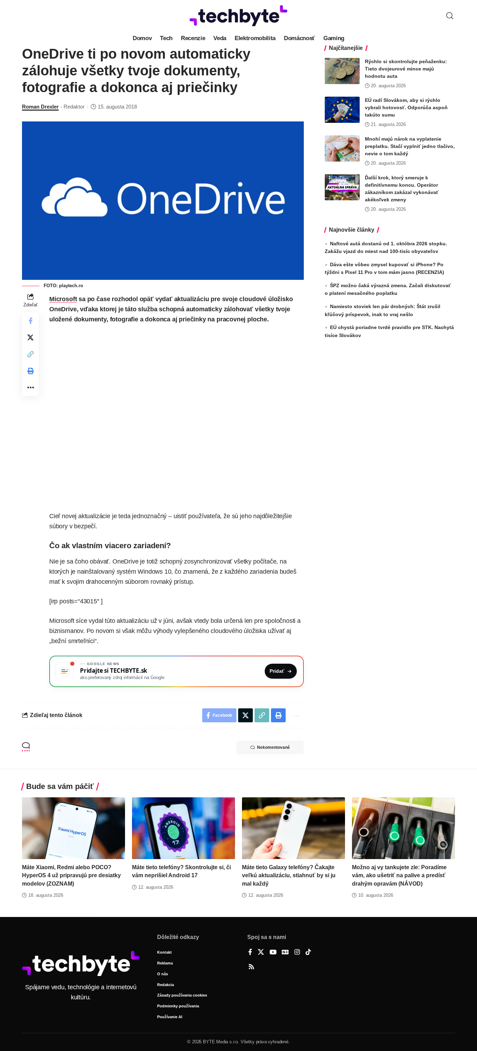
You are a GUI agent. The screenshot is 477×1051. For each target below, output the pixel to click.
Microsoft (63, 299)
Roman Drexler (40, 107)
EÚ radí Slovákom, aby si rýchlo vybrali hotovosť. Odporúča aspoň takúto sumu (406, 107)
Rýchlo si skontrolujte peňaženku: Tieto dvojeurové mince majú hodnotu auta (406, 69)
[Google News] (285, 952)
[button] (449, 15)
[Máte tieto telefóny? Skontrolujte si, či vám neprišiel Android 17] (183, 828)
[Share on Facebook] (30, 320)
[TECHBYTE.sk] (238, 15)
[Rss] (251, 967)
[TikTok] (308, 952)
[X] (261, 952)
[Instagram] (297, 952)
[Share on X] (30, 337)
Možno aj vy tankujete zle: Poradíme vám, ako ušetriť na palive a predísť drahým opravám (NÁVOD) (399, 875)
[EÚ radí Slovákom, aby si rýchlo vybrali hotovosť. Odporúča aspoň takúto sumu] (342, 110)
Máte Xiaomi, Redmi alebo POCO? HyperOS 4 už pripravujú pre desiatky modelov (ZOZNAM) (71, 875)
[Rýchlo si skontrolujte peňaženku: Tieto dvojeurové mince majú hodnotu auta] (342, 71)
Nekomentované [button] (273, 747)
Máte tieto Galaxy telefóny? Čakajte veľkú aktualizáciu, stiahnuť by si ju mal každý (289, 875)
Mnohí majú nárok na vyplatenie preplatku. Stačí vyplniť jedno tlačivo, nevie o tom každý (410, 146)
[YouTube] (273, 952)
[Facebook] (250, 952)
